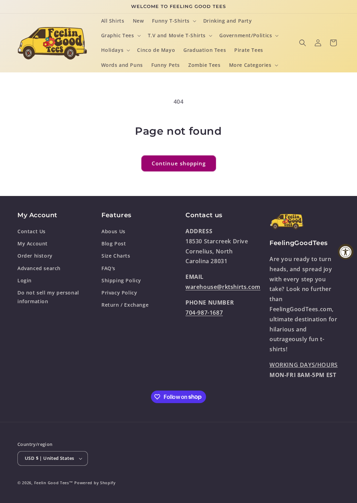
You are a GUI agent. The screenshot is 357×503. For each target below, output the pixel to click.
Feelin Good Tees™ (53, 482)
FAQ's (108, 268)
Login (24, 280)
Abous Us (113, 231)
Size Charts (115, 255)
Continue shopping (179, 163)
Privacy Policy (119, 292)
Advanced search (39, 268)
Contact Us (31, 231)
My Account (32, 243)
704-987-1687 (204, 312)
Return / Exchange (125, 304)
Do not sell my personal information (48, 297)
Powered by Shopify (95, 482)
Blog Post (113, 243)
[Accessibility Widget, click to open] (346, 251)
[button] (173, 21)
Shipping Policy (121, 280)
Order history (35, 255)
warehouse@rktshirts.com (222, 287)
